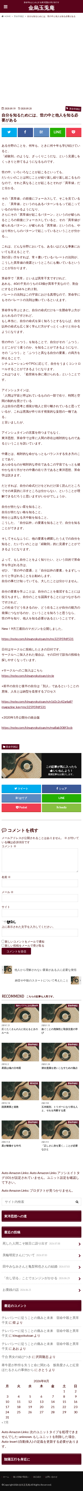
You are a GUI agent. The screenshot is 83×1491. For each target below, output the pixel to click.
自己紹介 (37, 1477)
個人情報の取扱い (21, 1477)
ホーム (6, 1477)
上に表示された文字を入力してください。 (28, 926)
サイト (6, 907)
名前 (6, 877)
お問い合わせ (51, 1477)
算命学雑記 (12, 746)
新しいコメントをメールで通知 (24, 941)
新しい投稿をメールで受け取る (24, 945)
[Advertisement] (41, 61)
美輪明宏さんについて (25, 1255)
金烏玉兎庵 (41, 7)
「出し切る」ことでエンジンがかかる (36, 1278)
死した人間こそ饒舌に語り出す (31, 1243)
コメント (9, 846)
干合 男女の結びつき (16, 1357)
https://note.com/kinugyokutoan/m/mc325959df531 (38, 639)
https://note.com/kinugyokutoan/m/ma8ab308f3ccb (37, 727)
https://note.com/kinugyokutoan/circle (28, 675)
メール (7, 892)
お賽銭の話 (17, 1289)
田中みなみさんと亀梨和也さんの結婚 (36, 1266)
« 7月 (5, 1422)
